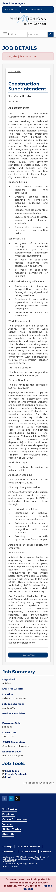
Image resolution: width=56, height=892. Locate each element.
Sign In (9, 9)
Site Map (7, 847)
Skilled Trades (11, 829)
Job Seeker (9, 809)
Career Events (28, 852)
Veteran (7, 824)
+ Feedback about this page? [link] (38, 783)
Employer (8, 814)
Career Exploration (14, 819)
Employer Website (12, 688)
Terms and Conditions (28, 847)
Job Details (14, 71)
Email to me (12, 771)
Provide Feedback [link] (16, 774)
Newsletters (9, 852)
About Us (8, 834)
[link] (28, 19)
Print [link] (8, 777)
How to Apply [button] (28, 655)
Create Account (35, 9)
